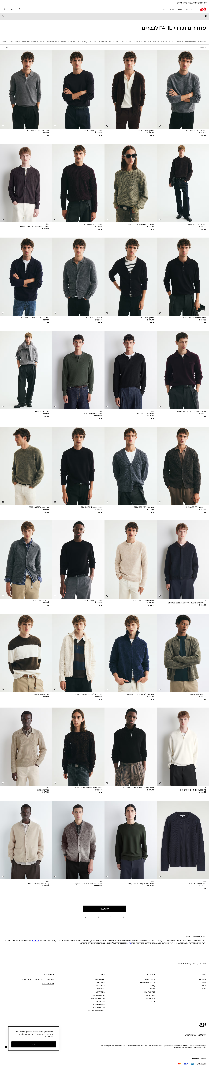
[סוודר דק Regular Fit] (78, 89)
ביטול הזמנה (100, 992)
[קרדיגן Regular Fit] (130, 89)
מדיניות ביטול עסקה (97, 1007)
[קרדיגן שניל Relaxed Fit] (183, 466)
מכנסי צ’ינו (35, 940)
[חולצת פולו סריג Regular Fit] (26, 89)
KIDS (172, 9)
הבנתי (34, 1044)
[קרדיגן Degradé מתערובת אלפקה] (78, 840)
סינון (7, 47)
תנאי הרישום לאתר (97, 1004)
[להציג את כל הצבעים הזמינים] (151, 135)
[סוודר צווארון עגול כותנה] (183, 840)
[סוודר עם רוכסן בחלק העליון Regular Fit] (130, 747)
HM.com (202, 963)
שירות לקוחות (99, 979)
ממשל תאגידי (150, 995)
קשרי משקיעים (149, 992)
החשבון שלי (100, 982)
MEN (180, 9)
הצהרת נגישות (150, 998)
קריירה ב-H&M (150, 979)
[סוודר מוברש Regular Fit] (183, 89)
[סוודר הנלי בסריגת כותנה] (130, 370)
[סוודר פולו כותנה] (26, 747)
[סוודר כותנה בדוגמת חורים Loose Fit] (130, 183)
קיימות (152, 985)
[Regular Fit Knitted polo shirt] (26, 277)
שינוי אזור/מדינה (190, 1035)
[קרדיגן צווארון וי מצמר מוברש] (26, 840)
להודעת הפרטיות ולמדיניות (26, 1034)
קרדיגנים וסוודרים (184, 963)
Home (163, 9)
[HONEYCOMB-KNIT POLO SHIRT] (183, 747)
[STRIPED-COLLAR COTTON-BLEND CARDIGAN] (183, 559)
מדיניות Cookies (97, 998)
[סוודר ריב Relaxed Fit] (183, 183)
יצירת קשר (100, 989)
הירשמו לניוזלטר (48, 983)
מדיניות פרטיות (98, 995)
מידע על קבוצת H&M (147, 982)
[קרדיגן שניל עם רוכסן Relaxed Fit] (130, 653)
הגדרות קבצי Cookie (96, 1011)
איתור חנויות (100, 985)
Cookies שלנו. (47, 1036)
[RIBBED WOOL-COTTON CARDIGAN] (26, 183)
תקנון (153, 1001)
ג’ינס (129, 943)
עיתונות (152, 989)
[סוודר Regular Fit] (26, 653)
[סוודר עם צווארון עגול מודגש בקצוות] (130, 840)
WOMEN (189, 9)
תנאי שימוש (100, 1001)
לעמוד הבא (105, 909)
